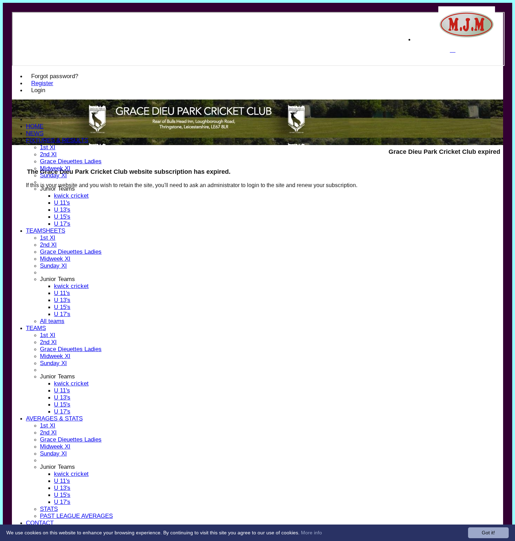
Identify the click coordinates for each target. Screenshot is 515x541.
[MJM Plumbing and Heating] (466, 39)
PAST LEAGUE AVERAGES (76, 516)
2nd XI (48, 154)
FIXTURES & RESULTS (57, 140)
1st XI (47, 147)
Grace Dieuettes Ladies (71, 161)
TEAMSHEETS (45, 230)
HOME (34, 126)
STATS (49, 509)
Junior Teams (57, 188)
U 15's (62, 216)
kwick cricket (71, 195)
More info (311, 532)
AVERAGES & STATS (54, 418)
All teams (52, 321)
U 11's (62, 202)
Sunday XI (53, 175)
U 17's (62, 223)
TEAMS (36, 328)
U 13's (62, 209)
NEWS (34, 133)
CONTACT (40, 523)
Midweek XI (55, 168)
